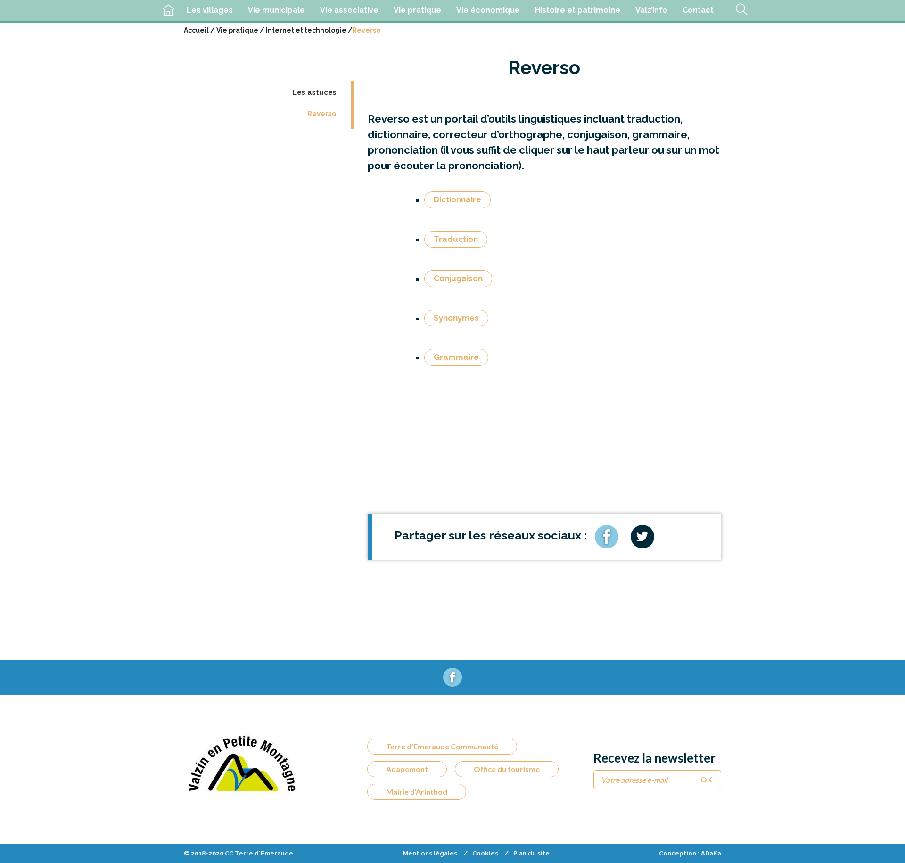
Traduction (456, 239)
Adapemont (407, 768)
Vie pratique (237, 30)
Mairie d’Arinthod (416, 791)
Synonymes (456, 318)
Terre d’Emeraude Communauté (442, 746)
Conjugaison (458, 278)
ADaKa (711, 853)
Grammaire (456, 357)
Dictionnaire (457, 199)
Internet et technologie (306, 30)
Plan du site (531, 853)
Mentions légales (430, 853)
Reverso (322, 113)
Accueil (196, 30)
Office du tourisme (507, 768)
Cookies (485, 853)
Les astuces (315, 92)
